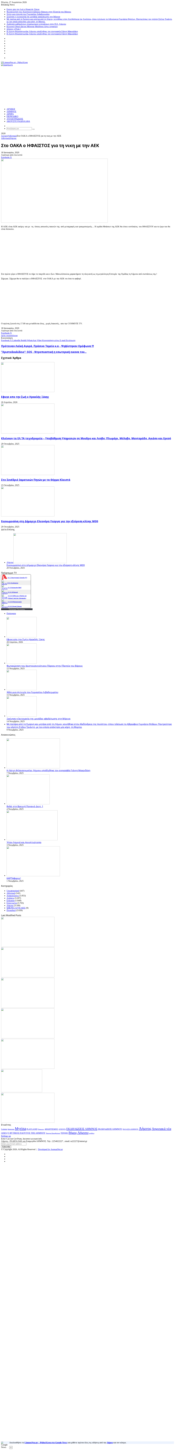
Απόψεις (10, 898)
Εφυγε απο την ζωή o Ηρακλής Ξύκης (23, 9)
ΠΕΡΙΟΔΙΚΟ (12, 116)
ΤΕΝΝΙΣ (64, 1133)
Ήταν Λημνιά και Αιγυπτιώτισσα (24, 842)
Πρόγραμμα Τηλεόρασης (17, 609)
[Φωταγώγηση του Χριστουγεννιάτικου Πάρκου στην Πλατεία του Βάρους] (22, 663)
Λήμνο (110, 1442)
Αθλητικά (12, 136)
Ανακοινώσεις (13, 895)
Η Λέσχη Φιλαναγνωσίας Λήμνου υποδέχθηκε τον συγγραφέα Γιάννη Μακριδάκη (42, 31)
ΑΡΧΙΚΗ (11, 109)
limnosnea (11, 1129)
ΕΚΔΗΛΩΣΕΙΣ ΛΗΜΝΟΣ (81, 1129)
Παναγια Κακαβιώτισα (53, 1133)
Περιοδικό (11, 910)
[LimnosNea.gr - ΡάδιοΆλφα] (14, 62)
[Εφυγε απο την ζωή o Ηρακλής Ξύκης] (27, 391)
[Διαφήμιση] (7, 65)
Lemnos (4, 1129)
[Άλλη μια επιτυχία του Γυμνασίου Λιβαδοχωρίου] (22, 689)
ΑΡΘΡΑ (10, 114)
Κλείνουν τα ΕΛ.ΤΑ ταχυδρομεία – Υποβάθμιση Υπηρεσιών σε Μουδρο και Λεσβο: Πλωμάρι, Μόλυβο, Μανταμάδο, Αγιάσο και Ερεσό (86, 438)
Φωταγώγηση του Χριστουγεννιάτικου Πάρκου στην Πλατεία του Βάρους (39, 12)
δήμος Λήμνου (78, 1132)
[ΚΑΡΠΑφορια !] (33, 875)
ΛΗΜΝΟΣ (11, 111)
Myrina (20, 1129)
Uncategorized (13, 891)
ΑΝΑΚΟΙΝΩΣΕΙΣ (15, 119)
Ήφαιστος (41, 1129)
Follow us (6, 1136)
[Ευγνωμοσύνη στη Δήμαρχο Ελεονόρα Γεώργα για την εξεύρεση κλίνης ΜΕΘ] (27, 516)
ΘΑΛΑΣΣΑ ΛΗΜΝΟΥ (130, 1129)
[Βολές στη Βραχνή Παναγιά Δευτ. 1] (28, 803)
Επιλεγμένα (12, 903)
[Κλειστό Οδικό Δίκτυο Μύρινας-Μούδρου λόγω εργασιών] (21, 1091)
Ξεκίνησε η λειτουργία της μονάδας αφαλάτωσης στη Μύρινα (33, 17)
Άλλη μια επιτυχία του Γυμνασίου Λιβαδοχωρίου (28, 14)
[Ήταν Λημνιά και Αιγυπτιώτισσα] (32, 839)
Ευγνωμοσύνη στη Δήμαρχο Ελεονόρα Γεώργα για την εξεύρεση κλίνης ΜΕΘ (49, 521)
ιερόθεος (91, 1133)
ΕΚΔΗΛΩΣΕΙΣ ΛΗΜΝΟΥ (110, 1129)
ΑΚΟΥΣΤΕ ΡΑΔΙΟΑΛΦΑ (18, 121)
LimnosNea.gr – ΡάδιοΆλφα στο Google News (46, 1442)
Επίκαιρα (10, 900)
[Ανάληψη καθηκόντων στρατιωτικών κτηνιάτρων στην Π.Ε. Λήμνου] (27, 1068)
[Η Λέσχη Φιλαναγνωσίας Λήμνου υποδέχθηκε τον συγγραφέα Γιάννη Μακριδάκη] (33, 767)
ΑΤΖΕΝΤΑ (62, 1129)
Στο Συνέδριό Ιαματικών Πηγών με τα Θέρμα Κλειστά (35, 479)
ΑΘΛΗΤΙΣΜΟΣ (51, 1129)
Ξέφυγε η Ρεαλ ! (14, 29)
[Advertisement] (87, 87)
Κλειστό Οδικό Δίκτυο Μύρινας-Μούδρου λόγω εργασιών (32, 26)
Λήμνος (13, 138)
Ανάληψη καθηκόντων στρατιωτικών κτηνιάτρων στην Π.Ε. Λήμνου (36, 24)
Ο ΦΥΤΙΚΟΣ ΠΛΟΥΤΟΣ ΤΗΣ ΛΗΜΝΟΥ (26, 1133)
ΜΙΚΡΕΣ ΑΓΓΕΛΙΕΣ (16, 908)
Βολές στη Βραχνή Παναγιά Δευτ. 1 (25, 806)
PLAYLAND (32, 1129)
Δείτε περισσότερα (9, 335)
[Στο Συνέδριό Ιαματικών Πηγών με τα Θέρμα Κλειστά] (27, 474)
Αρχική (4, 136)
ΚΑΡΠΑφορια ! (14, 878)
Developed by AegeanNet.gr (50, 1149)
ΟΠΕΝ (4, 1133)
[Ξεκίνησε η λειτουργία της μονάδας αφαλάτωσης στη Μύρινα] (22, 716)
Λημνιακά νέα (161, 1129)
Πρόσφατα (11, 613)
